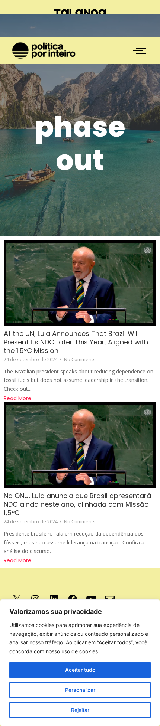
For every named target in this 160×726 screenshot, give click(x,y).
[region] (80, 662)
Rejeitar (80, 710)
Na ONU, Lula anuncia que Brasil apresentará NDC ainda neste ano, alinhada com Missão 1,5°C (77, 504)
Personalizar (80, 690)
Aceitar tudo (80, 670)
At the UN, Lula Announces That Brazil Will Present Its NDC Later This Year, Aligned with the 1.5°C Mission (76, 342)
